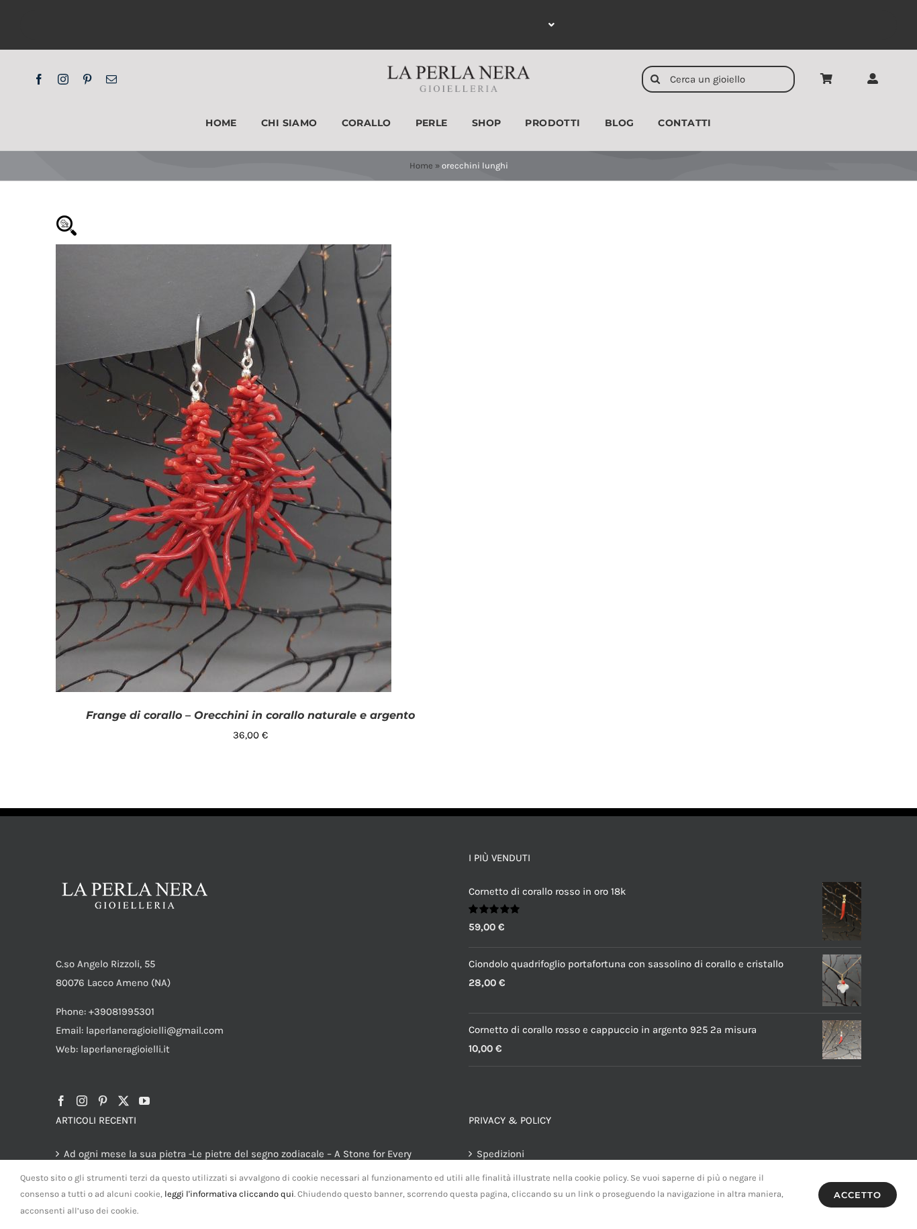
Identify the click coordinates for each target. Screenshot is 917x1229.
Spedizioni (500, 1154)
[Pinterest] (102, 1100)
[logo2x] (458, 70)
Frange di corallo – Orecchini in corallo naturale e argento (250, 715)
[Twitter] (123, 1100)
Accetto (857, 1194)
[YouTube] (144, 1100)
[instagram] (63, 79)
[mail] (111, 79)
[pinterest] (87, 79)
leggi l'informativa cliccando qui (229, 1194)
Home (421, 165)
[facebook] (39, 79)
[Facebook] (61, 1100)
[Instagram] (82, 1100)
